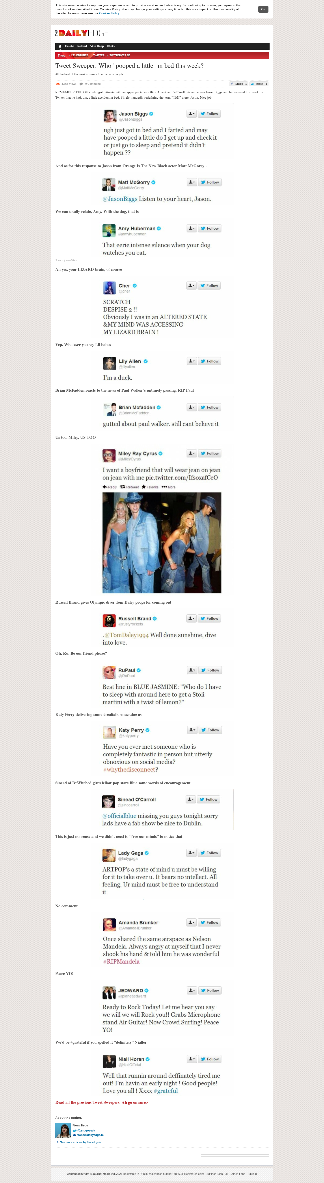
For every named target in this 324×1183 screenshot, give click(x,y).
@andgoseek (86, 1130)
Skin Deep (97, 46)
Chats (111, 46)
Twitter (99, 55)
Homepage (60, 47)
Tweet (261, 83)
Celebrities (79, 55)
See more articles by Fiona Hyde (80, 1142)
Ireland (82, 46)
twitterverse (120, 55)
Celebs (69, 46)
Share (241, 83)
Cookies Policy (109, 13)
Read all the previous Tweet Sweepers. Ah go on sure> (101, 1102)
